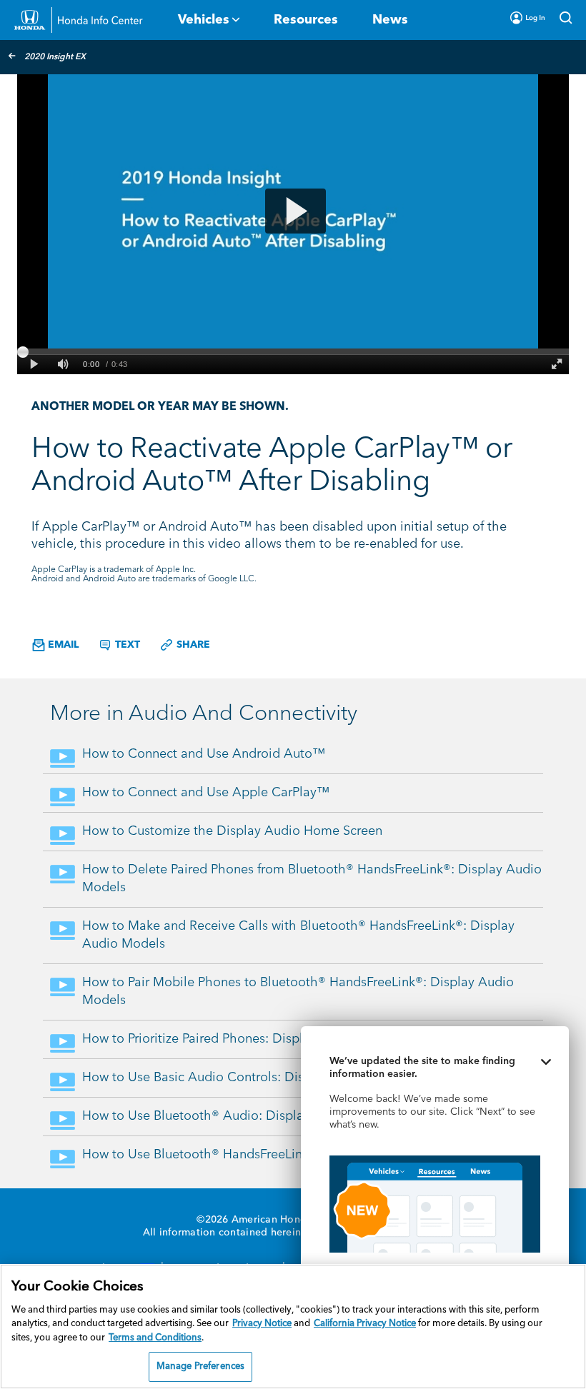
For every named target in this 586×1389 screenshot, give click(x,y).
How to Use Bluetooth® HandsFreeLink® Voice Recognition (254, 1154)
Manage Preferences (200, 1366)
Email (62, 645)
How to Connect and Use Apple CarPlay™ (205, 792)
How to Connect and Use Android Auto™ (203, 754)
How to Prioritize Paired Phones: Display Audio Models (242, 1039)
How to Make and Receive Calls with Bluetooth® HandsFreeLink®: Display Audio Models (298, 935)
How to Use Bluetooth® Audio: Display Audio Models (239, 1116)
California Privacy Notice (365, 1323)
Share (192, 645)
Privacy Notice (262, 1323)
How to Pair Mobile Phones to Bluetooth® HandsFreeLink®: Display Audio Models (298, 991)
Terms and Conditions (155, 1338)
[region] (293, 1326)
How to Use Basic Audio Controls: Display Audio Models (248, 1077)
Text (126, 645)
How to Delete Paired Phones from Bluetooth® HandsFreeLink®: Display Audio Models (312, 878)
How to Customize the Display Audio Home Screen (232, 831)
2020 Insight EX (55, 57)
